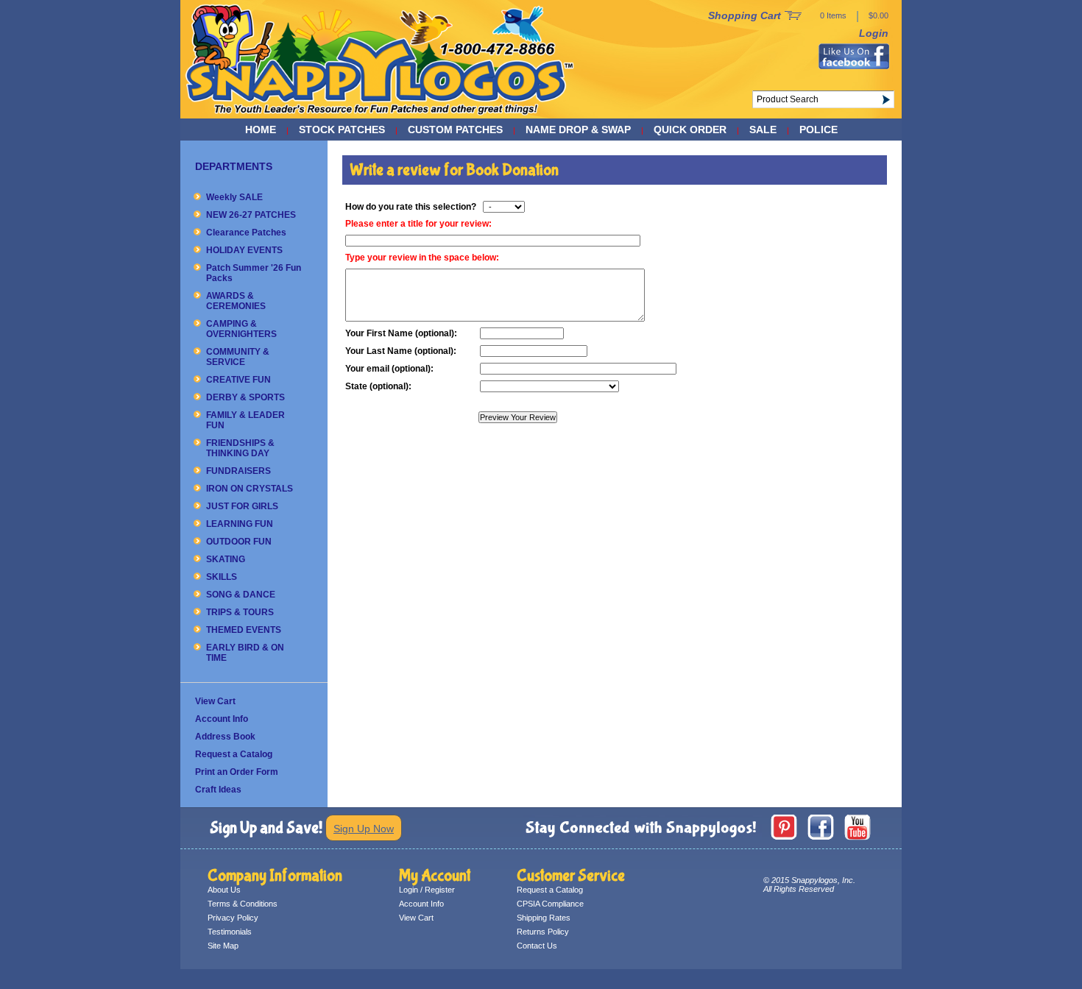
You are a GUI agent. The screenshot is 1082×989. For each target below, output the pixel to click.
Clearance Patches (246, 232)
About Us (224, 889)
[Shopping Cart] (793, 16)
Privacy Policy (233, 917)
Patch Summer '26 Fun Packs (253, 273)
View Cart (215, 701)
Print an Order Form (236, 772)
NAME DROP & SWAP (578, 129)
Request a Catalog (233, 754)
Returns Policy (543, 931)
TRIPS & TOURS (240, 612)
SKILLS (221, 577)
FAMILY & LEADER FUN (245, 420)
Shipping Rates (543, 917)
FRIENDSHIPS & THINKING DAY (240, 448)
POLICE (818, 129)
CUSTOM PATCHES (455, 129)
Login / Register (427, 889)
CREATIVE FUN (238, 380)
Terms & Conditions (242, 903)
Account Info (221, 719)
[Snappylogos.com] (380, 115)
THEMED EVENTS (243, 630)
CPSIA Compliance (550, 903)
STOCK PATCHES (342, 129)
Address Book (225, 736)
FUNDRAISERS (238, 471)
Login (873, 33)
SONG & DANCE (240, 594)
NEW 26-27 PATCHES (251, 215)
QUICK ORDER (690, 129)
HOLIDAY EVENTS (244, 250)
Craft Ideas (218, 789)
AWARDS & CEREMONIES (236, 301)
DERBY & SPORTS (245, 397)
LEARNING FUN (239, 524)
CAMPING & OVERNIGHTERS (241, 329)
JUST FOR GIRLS (242, 506)
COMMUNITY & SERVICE (237, 357)
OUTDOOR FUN (239, 541)
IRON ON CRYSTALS (249, 488)
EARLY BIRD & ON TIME (245, 652)
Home (260, 129)
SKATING (225, 559)
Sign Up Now (363, 828)
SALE (763, 129)
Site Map (223, 945)
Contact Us (537, 945)
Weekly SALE (234, 197)
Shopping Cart (744, 15)
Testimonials (230, 931)
